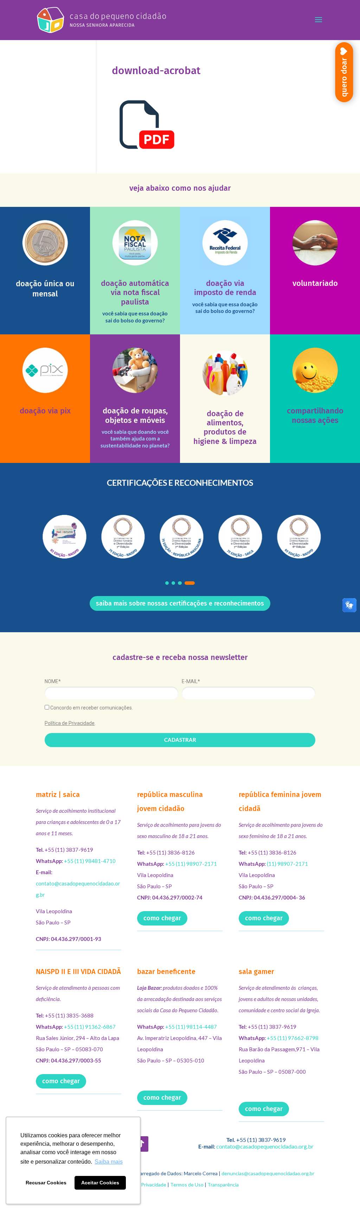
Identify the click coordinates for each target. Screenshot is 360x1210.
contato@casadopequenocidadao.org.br (265, 1146)
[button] (167, 583)
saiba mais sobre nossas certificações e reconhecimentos (180, 603)
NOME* (53, 681)
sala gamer (256, 971)
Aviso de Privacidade (143, 1185)
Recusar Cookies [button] (46, 1182)
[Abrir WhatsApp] (342, 1192)
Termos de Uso (187, 1185)
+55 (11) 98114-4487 (191, 1026)
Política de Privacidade (70, 723)
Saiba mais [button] (109, 1162)
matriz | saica (58, 794)
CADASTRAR (180, 740)
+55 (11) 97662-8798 (293, 1038)
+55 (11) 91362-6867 (90, 1026)
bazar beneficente (166, 971)
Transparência (223, 1185)
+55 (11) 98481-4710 (90, 861)
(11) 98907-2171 (287, 864)
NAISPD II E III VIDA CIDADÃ (78, 971)
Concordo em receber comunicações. (91, 708)
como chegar (162, 918)
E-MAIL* (191, 681)
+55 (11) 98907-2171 (191, 864)
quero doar (344, 77)
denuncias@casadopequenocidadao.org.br (267, 1173)
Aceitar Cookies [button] (100, 1182)
